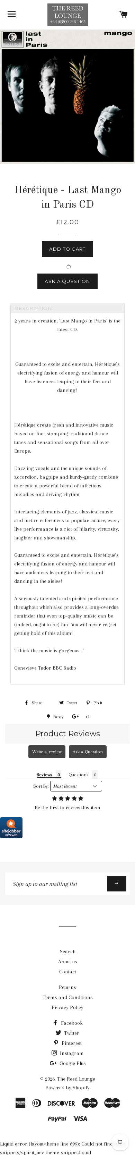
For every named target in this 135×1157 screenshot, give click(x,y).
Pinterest (71, 1043)
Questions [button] (79, 774)
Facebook (71, 1023)
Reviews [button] (44, 774)
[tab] (67, 308)
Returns (67, 987)
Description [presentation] (33, 308)
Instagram (71, 1053)
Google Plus (72, 1063)
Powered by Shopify (67, 1087)
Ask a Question (67, 281)
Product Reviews (67, 733)
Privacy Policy (67, 1007)
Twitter (71, 1033)
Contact (67, 972)
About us (67, 961)
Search (67, 951)
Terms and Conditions (68, 997)
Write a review (47, 751)
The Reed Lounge (76, 1079)
